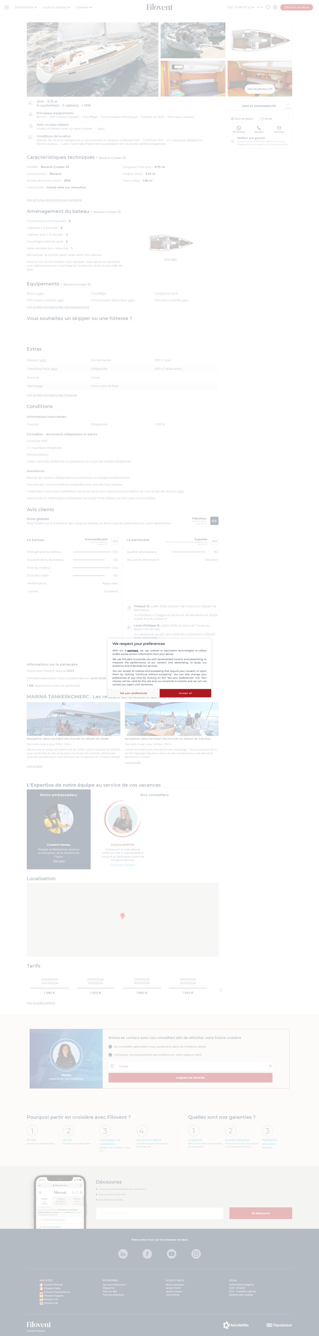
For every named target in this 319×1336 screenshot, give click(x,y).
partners (132, 650)
